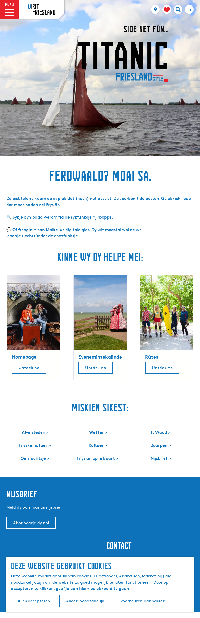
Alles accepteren (34, 600)
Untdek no (28, 367)
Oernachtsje (33, 458)
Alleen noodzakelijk (85, 600)
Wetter (96, 432)
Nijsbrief (159, 458)
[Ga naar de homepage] (41, 9)
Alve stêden (33, 432)
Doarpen (158, 445)
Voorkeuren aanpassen (142, 600)
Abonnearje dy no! (31, 522)
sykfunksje (81, 217)
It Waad (159, 432)
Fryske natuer (33, 445)
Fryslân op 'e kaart (96, 458)
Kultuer (96, 445)
